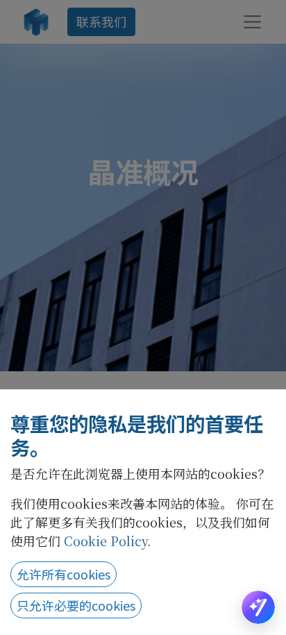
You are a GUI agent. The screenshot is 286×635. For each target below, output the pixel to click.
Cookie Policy (105, 541)
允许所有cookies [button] (63, 574)
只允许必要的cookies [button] (76, 605)
